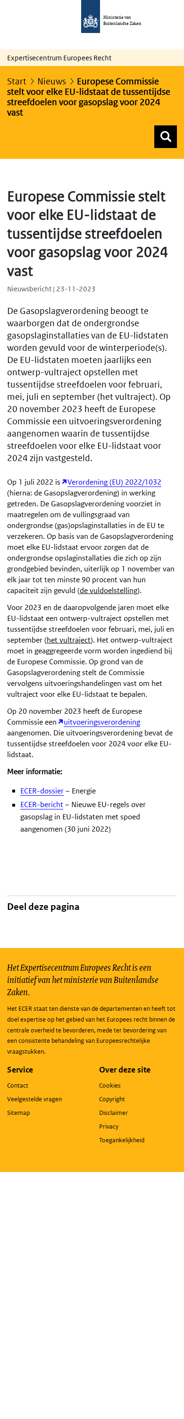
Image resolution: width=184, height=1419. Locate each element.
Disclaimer (113, 1113)
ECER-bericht (41, 804)
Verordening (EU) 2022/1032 (114, 482)
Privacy (108, 1126)
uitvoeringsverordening (102, 722)
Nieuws (51, 81)
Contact (17, 1085)
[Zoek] (165, 136)
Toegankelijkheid (121, 1140)
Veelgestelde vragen (34, 1099)
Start (16, 81)
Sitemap (18, 1113)
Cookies (110, 1085)
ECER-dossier (42, 791)
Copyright (112, 1099)
